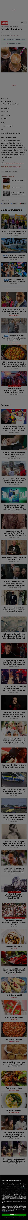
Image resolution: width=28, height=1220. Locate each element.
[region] (14, 1197)
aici (8, 1194)
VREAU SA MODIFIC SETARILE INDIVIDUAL (14, 1217)
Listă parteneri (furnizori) (5, 1211)
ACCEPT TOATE (14, 1214)
